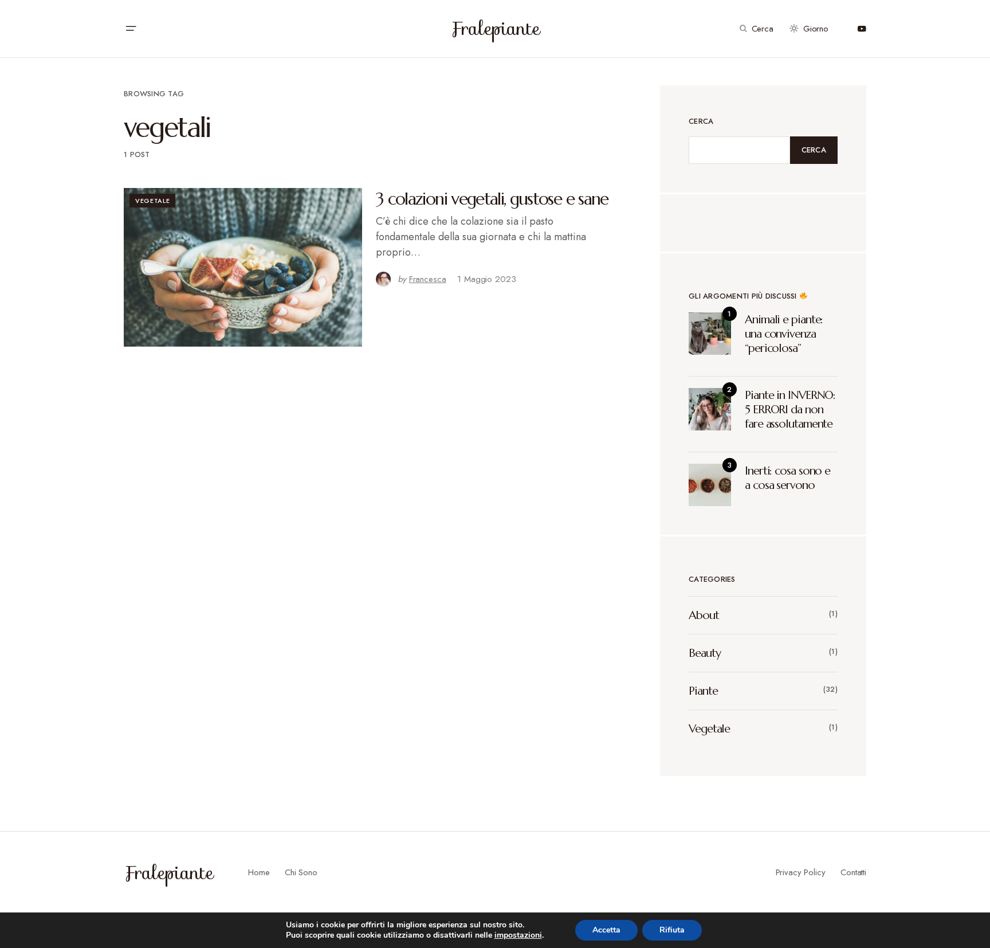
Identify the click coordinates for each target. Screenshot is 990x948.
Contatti (853, 872)
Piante (703, 691)
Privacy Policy (801, 872)
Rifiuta (672, 930)
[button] (131, 29)
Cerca (701, 121)
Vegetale (152, 200)
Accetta (606, 930)
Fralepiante (495, 28)
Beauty (704, 653)
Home (258, 872)
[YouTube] (861, 28)
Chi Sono (301, 872)
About (704, 615)
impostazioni (518, 935)
